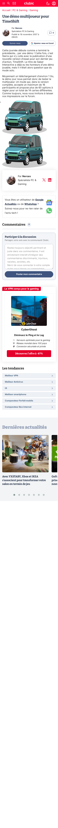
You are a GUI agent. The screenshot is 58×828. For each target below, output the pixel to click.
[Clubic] (29, 3)
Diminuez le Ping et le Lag (29, 335)
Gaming (33, 10)
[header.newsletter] (14, 3)
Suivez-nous (15, 43)
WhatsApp (30, 204)
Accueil (6, 10)
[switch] (48, 3)
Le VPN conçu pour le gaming (21, 289)
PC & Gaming (19, 10)
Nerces (18, 28)
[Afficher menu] (3, 3)
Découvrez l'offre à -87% (29, 353)
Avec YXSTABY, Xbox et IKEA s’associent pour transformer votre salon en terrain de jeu (24, 480)
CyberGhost (29, 329)
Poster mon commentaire (29, 274)
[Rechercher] (8, 3)
